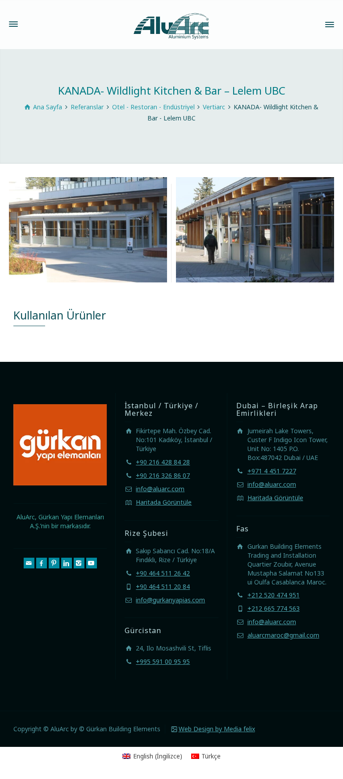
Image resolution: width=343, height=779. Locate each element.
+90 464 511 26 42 (163, 573)
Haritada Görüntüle (164, 502)
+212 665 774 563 (273, 608)
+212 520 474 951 (273, 595)
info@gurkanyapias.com (170, 600)
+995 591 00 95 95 (163, 661)
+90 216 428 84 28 (163, 462)
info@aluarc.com (160, 489)
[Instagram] (79, 563)
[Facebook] (41, 563)
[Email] (29, 563)
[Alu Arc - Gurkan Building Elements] (171, 24)
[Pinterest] (54, 563)
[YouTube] (91, 563)
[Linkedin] (66, 563)
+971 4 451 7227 (271, 471)
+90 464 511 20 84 (163, 586)
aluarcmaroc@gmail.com (283, 635)
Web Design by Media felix (217, 729)
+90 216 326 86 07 (163, 475)
